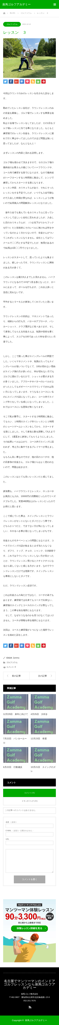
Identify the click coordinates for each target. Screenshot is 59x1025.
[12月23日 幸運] (43, 726)
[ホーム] (4, 12)
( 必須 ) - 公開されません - (19, 831)
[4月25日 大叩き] (43, 702)
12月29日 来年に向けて (15, 714)
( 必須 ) (11, 822)
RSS (29, 1006)
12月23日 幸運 (39, 738)
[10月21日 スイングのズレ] (43, 755)
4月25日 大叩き (39, 714)
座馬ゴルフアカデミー (16, 4)
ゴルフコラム (12, 24)
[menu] (54, 4)
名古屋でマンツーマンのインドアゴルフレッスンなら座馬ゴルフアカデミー (29, 984)
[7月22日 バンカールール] (15, 726)
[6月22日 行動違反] (15, 755)
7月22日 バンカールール (15, 740)
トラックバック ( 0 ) (29, 801)
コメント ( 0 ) (29, 793)
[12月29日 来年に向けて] (15, 702)
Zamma (16, 658)
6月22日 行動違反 (12, 767)
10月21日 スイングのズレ (43, 769)
